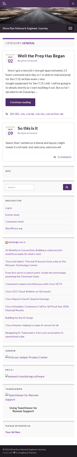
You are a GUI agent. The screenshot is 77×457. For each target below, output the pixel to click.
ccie (22, 113)
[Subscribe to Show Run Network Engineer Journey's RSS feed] (4, 3)
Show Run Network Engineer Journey (25, 28)
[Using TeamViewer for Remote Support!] (23, 397)
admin (24, 60)
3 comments (64, 157)
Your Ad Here (12, 432)
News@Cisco (17, 242)
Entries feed (12, 214)
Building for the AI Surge (19, 317)
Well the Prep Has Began (41, 55)
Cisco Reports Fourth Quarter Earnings (27, 298)
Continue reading (20, 102)
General (33, 60)
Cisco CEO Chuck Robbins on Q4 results (28, 291)
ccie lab (30, 113)
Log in (8, 207)
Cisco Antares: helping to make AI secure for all (31, 325)
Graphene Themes (27, 452)
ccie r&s (39, 113)
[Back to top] (68, 448)
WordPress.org (13, 228)
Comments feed (14, 221)
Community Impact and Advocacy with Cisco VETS (33, 283)
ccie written (52, 113)
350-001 (14, 113)
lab (61, 113)
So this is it (28, 128)
